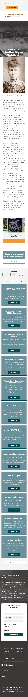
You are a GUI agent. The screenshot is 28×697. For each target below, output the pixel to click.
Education (6, 651)
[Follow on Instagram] (7, 659)
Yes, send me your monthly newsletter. (12, 629)
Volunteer (20, 651)
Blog (12, 648)
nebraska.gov (19, 691)
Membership (19, 648)
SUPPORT (3, 674)
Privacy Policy (7, 654)
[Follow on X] (10, 659)
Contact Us (3, 676)
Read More (14, 302)
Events (13, 651)
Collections (6, 648)
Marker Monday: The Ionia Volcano (14, 235)
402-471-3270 (4, 671)
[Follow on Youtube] (13, 659)
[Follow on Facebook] (4, 659)
